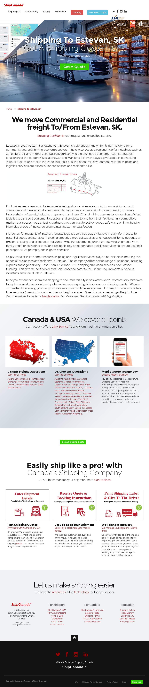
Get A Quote (74, 67)
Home (9, 109)
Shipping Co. (14, 11)
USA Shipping (31, 11)
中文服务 (46, 11)
